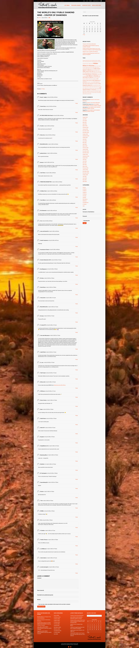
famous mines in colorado (90, 61)
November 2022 (86, 132)
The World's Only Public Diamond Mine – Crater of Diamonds (49, 20)
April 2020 (85, 181)
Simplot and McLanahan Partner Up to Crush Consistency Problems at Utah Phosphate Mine (77, 621)
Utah (55, 634)
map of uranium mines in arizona (96, 85)
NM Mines (85, 200)
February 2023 (85, 127)
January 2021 (85, 169)
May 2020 (84, 179)
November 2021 (86, 152)
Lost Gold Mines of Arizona (90, 74)
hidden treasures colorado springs (89, 72)
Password (85, 216)
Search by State (86, 5)
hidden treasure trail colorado (98, 72)
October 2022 (85, 134)
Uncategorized (85, 202)
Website (39, 599)
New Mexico (85, 199)
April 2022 (85, 144)
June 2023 (85, 120)
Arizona (84, 187)
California (84, 192)
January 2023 (85, 129)
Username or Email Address (88, 211)
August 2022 (85, 137)
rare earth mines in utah (93, 91)
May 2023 (84, 122)
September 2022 (86, 135)
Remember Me (87, 220)
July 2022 (84, 139)
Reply (76, 103)
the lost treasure (89, 92)
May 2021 (84, 162)
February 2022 (85, 147)
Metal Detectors (96, 5)
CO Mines (85, 194)
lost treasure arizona (96, 77)
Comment (39, 578)
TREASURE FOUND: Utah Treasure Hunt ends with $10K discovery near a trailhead (77, 634)
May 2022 (84, 142)
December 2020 (86, 171)
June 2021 (85, 161)
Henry (92, 63)
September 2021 (86, 156)
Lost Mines (67, 5)
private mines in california (86, 91)
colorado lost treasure (95, 60)
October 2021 (85, 154)
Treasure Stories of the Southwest (96, 92)
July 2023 (84, 118)
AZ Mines (84, 189)
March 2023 (85, 125)
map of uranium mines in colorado (87, 86)
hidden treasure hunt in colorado (90, 67)
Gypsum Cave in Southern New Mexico (90, 51)
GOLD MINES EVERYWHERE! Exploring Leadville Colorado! (44, 624)
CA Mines (84, 190)
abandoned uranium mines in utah (87, 60)
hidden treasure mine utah (88, 71)
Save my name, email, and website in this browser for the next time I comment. (54, 604)
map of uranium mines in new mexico (96, 86)
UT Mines (43, 88)
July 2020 (84, 176)
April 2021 (85, 164)
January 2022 (85, 149)
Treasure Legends (76, 5)
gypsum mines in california (87, 63)
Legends (84, 197)
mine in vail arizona (89, 88)
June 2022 (85, 140)
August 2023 (85, 117)
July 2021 (84, 159)
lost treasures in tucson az (93, 83)
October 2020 (85, 174)
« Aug (84, 34)
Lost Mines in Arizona (92, 76)
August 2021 (85, 157)
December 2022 (86, 130)
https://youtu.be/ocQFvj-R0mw (60, 385)
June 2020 (85, 178)
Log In (84, 223)
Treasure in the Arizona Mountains (93, 102)
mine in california (85, 88)
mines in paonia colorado (95, 88)
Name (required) (40, 590)
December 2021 (86, 151)
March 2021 (85, 166)
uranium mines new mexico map (87, 93)
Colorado (84, 195)
